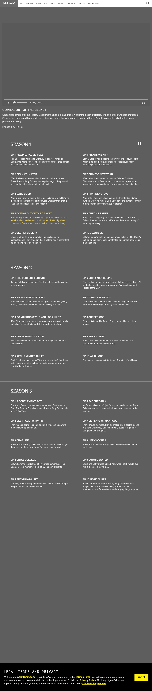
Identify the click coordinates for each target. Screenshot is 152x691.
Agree (141, 677)
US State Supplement (94, 683)
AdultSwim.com (26, 677)
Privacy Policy (88, 680)
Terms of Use (83, 677)
